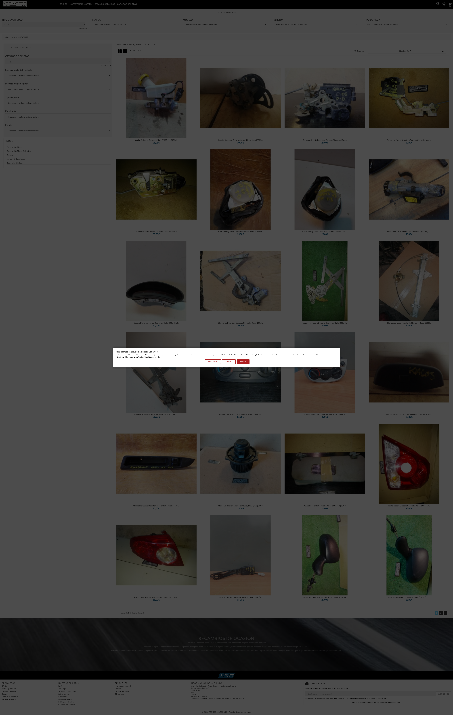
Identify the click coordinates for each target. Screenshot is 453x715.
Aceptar (243, 362)
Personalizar (212, 362)
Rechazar (228, 362)
